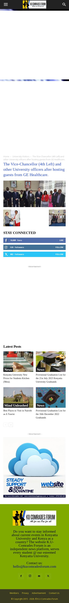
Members (14, 593)
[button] (5, 4)
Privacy (25, 593)
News (8, 369)
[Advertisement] (34, 45)
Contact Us (54, 593)
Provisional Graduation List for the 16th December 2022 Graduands (51, 414)
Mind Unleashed (16, 405)
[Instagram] (30, 576)
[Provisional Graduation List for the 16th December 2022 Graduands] (51, 397)
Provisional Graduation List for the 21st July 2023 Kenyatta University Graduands (51, 378)
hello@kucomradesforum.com (34, 566)
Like (61, 240)
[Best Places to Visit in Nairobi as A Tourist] (18, 397)
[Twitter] (48, 576)
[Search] (64, 4)
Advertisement (39, 593)
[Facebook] (21, 576)
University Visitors (20, 156)
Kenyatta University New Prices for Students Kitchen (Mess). (16, 378)
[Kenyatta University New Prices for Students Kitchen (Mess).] (18, 361)
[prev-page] (5, 425)
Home (6, 156)
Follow (59, 247)
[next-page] (11, 425)
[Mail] (39, 576)
